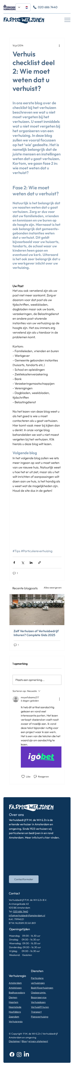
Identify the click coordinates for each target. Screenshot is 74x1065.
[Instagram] (19, 1054)
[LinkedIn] (26, 1054)
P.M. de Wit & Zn (32, 1033)
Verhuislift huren (40, 1007)
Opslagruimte (38, 992)
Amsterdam (15, 982)
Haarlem (13, 1002)
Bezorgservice (38, 997)
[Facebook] (12, 1054)
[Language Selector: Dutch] (23, 7)
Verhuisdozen (38, 1002)
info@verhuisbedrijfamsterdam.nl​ (27, 915)
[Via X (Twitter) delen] (22, 562)
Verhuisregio (16, 1021)
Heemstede (15, 1007)
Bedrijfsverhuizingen (42, 987)
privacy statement (38, 1041)
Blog (24, 1041)
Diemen (13, 997)
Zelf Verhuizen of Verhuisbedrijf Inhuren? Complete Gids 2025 (36, 633)
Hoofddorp (15, 1011)
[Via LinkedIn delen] (31, 562)
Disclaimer (14, 1041)
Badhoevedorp (17, 992)
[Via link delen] (39, 562)
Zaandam (14, 1016)
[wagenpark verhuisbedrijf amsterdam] (36, 609)
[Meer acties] (59, 46)
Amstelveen (15, 987)
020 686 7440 (20, 911)
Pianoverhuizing (39, 1016)
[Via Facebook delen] (14, 562)
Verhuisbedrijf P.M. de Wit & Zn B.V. (28, 899)
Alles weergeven (53, 587)
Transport (36, 1011)
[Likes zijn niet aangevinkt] (23, 776)
